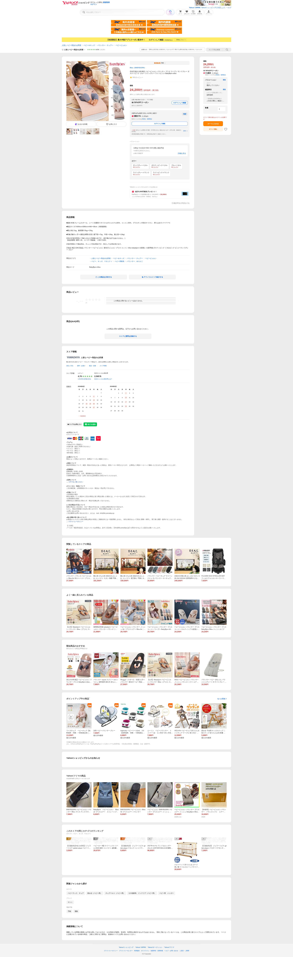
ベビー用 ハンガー (166, 893)
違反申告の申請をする (182, 203)
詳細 (184, 130)
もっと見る (221, 699)
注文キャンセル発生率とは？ (103, 379)
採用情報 (160, 950)
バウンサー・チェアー (105, 45)
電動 (76, 911)
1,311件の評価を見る (84, 379)
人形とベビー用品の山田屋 (71, 45)
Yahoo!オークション (155, 947)
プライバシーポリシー (111, 950)
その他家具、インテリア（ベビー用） (142, 893)
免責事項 (153, 950)
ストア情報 (103, 366)
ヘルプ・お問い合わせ (171, 950)
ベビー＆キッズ (89, 45)
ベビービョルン (121, 45)
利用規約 (137, 950)
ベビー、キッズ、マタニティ (101, 261)
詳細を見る (182, 153)
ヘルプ (228, 7)
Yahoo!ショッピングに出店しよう (213, 7)
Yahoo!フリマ (169, 947)
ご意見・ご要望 (184, 950)
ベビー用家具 (119, 261)
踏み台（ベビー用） (94, 893)
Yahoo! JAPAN (194, 7)
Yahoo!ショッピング (126, 947)
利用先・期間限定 (147, 119)
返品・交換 (92, 366)
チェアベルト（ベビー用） (115, 893)
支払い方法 (69, 366)
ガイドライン (145, 950)
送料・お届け (81, 366)
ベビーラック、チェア (76, 893)
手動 (69, 911)
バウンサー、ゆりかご (135, 261)
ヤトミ (70, 902)
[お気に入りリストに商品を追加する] (226, 129)
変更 (224, 80)
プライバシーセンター (126, 950)
